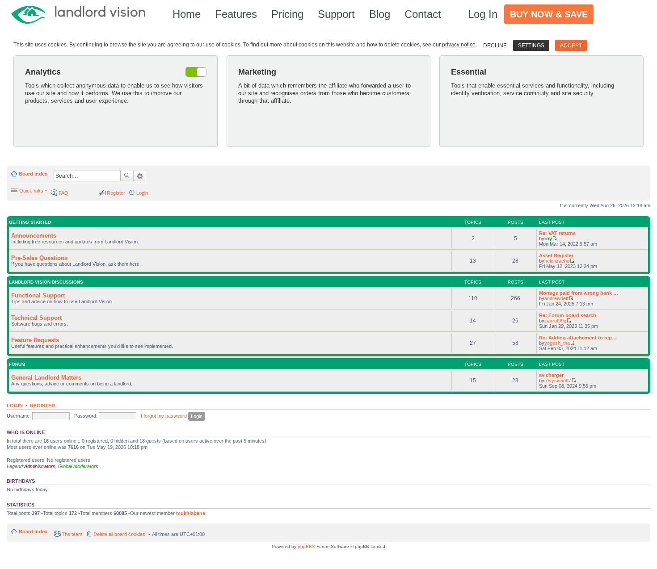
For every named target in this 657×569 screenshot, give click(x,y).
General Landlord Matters (46, 377)
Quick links (31, 190)
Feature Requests (35, 340)
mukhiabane (190, 513)
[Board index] (82, 14)
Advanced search (140, 176)
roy (548, 238)
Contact (422, 14)
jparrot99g (555, 320)
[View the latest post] (554, 238)
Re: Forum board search (567, 315)
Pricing (287, 14)
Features (236, 14)
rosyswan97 (557, 380)
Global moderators (78, 466)
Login (15, 405)
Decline (495, 45)
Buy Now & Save (549, 14)
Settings (531, 45)
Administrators (39, 466)
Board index (33, 173)
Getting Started (30, 222)
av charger (551, 375)
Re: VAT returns (557, 233)
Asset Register (556, 255)
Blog (379, 14)
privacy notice (459, 45)
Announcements (33, 235)
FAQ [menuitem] (63, 193)
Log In (482, 14)
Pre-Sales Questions (39, 258)
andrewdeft (556, 298)
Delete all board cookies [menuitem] (119, 534)
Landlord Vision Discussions (46, 282)
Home (187, 14)
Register (42, 405)
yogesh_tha (557, 343)
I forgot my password (164, 415)
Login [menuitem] (142, 193)
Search (127, 176)
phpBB (305, 546)
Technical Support (36, 317)
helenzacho (556, 261)
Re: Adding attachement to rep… (578, 337)
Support (336, 14)
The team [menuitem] (72, 534)
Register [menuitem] (116, 193)
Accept (571, 45)
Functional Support (38, 295)
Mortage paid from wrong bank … (578, 293)
